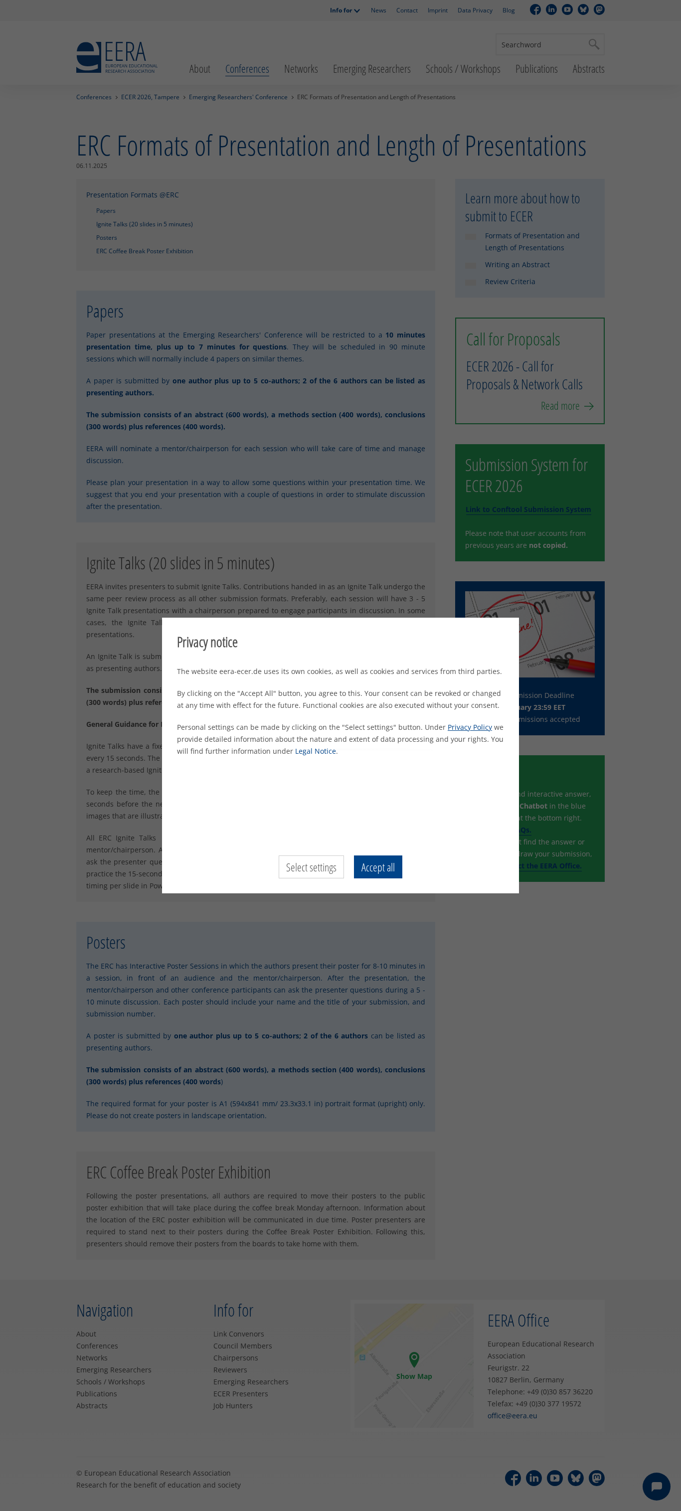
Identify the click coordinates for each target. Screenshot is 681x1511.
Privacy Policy (470, 727)
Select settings (311, 866)
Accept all (378, 866)
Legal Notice (315, 751)
